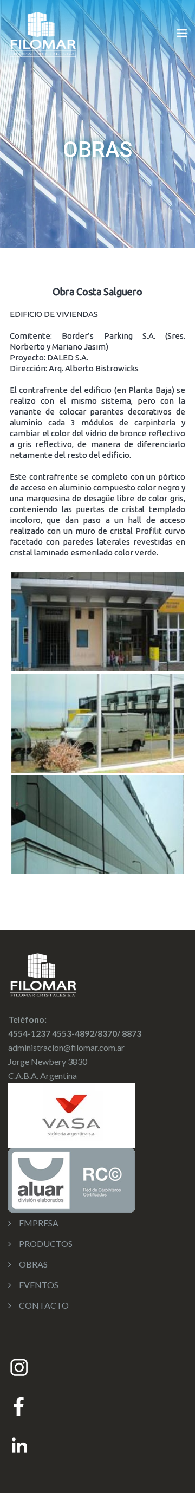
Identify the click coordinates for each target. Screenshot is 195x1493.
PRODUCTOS (46, 1243)
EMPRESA (38, 1223)
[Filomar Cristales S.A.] (42, 33)
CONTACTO (44, 1305)
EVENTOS (38, 1284)
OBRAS (33, 1264)
